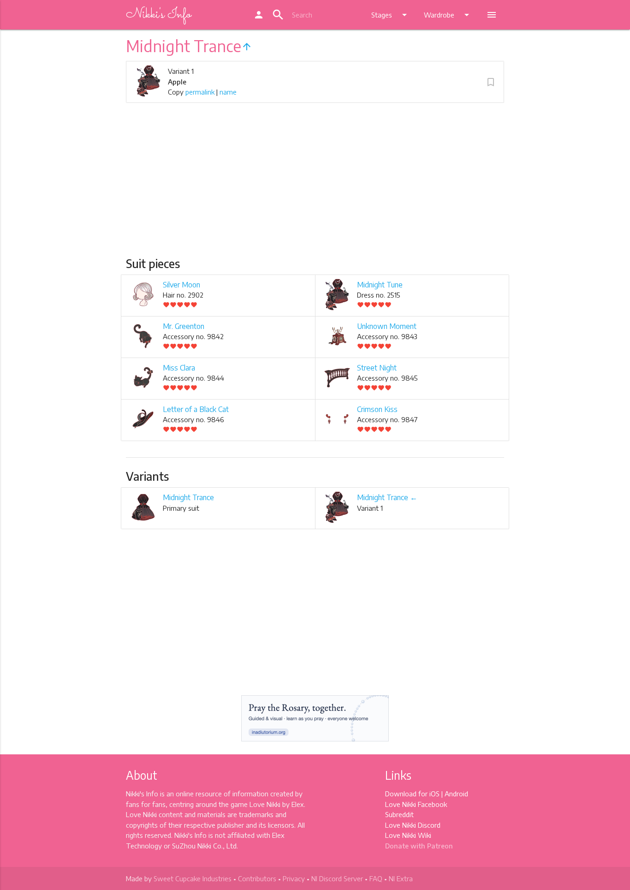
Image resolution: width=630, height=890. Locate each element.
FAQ (375, 878)
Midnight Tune (380, 284)
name (228, 92)
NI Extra (401, 878)
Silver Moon (181, 284)
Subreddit (399, 814)
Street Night (377, 367)
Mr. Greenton (183, 326)
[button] (490, 82)
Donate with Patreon (419, 846)
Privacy (294, 878)
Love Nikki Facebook (416, 804)
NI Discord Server (337, 878)
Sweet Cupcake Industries (193, 878)
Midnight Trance (188, 497)
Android (456, 793)
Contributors (257, 878)
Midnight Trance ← (387, 497)
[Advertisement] (315, 187)
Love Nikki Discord (412, 825)
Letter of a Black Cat (196, 409)
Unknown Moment (386, 326)
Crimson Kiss (377, 409)
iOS (434, 793)
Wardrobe (448, 14)
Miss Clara (179, 367)
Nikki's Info (158, 14)
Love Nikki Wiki (408, 835)
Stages (390, 14)
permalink (199, 92)
